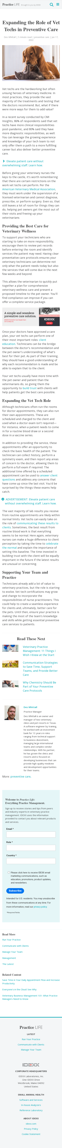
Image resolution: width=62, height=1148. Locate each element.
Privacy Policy (31, 1128)
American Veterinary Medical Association (28, 189)
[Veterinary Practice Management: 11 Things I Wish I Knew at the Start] (10, 648)
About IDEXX (31, 1118)
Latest (31, 1034)
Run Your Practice (11, 939)
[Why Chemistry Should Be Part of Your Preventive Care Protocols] (10, 683)
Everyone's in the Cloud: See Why (19, 989)
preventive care (41, 37)
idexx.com (31, 1123)
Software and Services (31, 1099)
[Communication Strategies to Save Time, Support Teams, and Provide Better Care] (10, 664)
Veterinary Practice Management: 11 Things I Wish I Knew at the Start (39, 651)
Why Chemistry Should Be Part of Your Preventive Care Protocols (39, 686)
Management (9, 957)
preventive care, (20, 776)
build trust (30, 388)
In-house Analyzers (31, 1104)
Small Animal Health (31, 1094)
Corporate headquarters (31, 1071)
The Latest (8, 963)
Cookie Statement (31, 1134)
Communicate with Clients (15, 945)
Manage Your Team (12, 951)
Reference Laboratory (31, 1110)
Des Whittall (30, 707)
